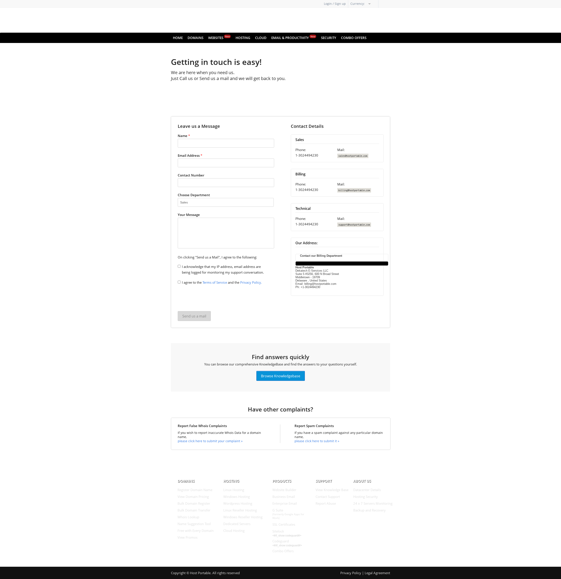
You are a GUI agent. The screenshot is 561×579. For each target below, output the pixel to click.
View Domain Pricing (193, 496)
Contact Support (328, 496)
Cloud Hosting (234, 530)
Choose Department (194, 195)
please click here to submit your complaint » (210, 441)
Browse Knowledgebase (280, 375)
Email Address (190, 155)
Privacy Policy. (251, 282)
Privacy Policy (350, 573)
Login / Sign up (335, 4)
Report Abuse (326, 503)
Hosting (243, 38)
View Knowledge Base (332, 490)
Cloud (260, 38)
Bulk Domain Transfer (194, 510)
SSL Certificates (283, 524)
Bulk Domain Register (194, 503)
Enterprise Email (284, 503)
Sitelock (278, 531)
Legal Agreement (377, 573)
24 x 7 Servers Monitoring (372, 503)
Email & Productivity (293, 37)
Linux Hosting (233, 490)
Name (184, 136)
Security (328, 38)
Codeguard (280, 541)
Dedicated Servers (236, 524)
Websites (219, 37)
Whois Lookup (188, 517)
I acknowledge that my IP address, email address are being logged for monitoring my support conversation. (223, 269)
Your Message (189, 214)
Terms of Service (214, 282)
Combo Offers (353, 38)
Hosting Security (365, 496)
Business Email (283, 496)
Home (178, 38)
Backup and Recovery (369, 510)
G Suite (288, 514)
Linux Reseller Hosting (240, 510)
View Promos (187, 537)
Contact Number (191, 175)
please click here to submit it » (317, 441)
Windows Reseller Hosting (243, 517)
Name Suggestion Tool (194, 524)
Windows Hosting (236, 496)
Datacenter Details (367, 490)
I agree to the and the (222, 282)
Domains (195, 38)
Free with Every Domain (196, 530)
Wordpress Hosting (237, 503)
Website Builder (284, 490)
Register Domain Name (195, 490)
